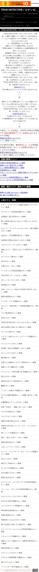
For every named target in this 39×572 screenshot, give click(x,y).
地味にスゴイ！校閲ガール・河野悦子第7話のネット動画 (19, 542)
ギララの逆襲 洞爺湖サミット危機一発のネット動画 (19, 396)
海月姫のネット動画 (8, 285)
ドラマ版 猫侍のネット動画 (11, 313)
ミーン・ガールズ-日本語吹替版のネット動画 (16, 180)
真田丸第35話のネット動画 (11, 296)
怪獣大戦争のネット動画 (10, 548)
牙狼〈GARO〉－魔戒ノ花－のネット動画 (16, 407)
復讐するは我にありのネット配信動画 (14, 192)
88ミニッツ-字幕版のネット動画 (12, 433)
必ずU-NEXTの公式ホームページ (13, 152)
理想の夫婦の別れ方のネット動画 (13, 421)
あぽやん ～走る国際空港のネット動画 (15, 235)
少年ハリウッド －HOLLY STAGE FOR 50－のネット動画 (19, 290)
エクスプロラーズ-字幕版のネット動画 (15, 506)
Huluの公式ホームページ (10, 138)
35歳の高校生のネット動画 (11, 515)
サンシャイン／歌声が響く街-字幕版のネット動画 (19, 372)
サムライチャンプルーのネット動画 (14, 496)
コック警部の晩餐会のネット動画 (12, 168)
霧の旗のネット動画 (8, 358)
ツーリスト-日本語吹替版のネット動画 (14, 177)
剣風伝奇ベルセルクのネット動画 (13, 520)
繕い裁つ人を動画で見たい (10, 195)
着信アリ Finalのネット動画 (11, 463)
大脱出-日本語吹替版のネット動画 (12, 163)
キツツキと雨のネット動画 (11, 332)
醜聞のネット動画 (7, 386)
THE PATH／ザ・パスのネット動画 (14, 275)
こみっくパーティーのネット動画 (13, 447)
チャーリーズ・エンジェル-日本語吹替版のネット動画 (19, 530)
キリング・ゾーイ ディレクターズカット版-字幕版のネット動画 (19, 229)
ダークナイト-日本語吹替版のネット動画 (16, 212)
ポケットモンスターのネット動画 (13, 280)
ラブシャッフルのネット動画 (11, 553)
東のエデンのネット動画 (10, 562)
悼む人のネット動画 (8, 376)
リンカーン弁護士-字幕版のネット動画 (15, 390)
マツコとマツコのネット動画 (11, 344)
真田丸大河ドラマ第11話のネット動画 (15, 381)
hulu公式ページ (19, 87)
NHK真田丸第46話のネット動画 (12, 510)
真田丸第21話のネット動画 (11, 442)
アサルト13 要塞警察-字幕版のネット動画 (16, 557)
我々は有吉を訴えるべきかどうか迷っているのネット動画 (19, 222)
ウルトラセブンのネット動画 (11, 416)
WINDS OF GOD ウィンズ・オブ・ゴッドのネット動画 (19, 427)
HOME (3, 19)
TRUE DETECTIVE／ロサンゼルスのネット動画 (15, 25)
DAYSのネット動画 (8, 261)
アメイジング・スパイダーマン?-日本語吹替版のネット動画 (19, 483)
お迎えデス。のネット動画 (11, 266)
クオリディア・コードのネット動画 (14, 245)
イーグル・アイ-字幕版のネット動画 (14, 301)
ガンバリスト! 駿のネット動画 (12, 257)
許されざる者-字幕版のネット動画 (13, 501)
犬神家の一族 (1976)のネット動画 (13, 216)
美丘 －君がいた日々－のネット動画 (14, 437)
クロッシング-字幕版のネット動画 (13, 536)
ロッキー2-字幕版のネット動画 (12, 468)
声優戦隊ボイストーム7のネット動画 (14, 402)
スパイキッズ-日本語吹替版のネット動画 (16, 271)
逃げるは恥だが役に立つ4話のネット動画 (16, 327)
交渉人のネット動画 (8, 318)
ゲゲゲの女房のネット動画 (11, 412)
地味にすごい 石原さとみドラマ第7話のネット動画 (19, 251)
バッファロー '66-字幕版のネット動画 (14, 567)
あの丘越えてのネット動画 (11, 473)
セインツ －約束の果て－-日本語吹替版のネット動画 (19, 307)
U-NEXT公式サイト (19, 114)
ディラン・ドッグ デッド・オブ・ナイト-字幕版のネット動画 (19, 453)
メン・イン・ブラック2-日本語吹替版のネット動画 (19, 490)
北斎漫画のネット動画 (8, 170)
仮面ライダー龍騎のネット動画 (12, 367)
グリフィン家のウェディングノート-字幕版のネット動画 (19, 338)
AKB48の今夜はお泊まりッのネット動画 (15, 240)
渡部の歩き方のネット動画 (11, 477)
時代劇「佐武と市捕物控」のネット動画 (15, 348)
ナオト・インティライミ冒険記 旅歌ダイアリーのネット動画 (19, 22)
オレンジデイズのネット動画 (11, 353)
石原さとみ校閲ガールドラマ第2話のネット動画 (18, 362)
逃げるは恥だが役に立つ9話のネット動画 (16, 524)
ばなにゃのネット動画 (9, 459)
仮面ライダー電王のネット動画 (11, 165)
